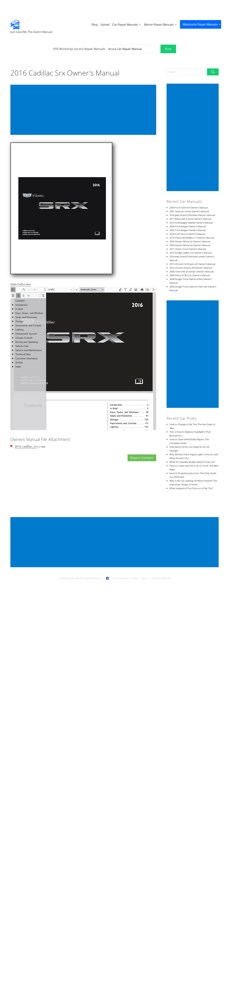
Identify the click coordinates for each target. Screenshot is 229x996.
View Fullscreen (20, 284)
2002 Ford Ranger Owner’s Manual (187, 230)
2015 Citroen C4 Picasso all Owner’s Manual (192, 264)
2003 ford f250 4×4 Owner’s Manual (188, 207)
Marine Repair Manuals (159, 24)
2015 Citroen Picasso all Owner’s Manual (190, 267)
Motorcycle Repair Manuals (200, 24)
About (144, 578)
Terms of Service (120, 578)
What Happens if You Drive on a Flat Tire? (191, 488)
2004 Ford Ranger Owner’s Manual (187, 226)
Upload (104, 24)
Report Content (141, 458)
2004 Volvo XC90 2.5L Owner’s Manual (189, 275)
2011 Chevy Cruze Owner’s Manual (187, 249)
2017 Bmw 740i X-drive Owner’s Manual (190, 218)
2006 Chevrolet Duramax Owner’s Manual (191, 271)
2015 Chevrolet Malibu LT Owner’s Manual (191, 237)
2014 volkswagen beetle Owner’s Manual (191, 222)
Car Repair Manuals (125, 24)
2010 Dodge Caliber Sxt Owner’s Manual (190, 252)
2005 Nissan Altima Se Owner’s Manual (189, 241)
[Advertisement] (84, 110)
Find (168, 49)
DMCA (135, 578)
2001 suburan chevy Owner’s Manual (189, 211)
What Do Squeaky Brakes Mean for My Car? (192, 462)
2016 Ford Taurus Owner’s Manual (187, 234)
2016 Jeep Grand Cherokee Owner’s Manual (192, 215)
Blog (95, 24)
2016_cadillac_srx (26, 446)
